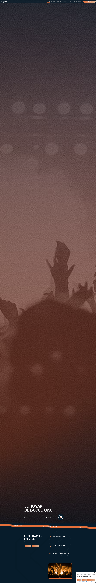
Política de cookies (80, 581)
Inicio (49, 1)
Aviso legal (92, 581)
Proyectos (75, 1)
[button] (94, 572)
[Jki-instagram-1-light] (69, 519)
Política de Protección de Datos (86, 581)
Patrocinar (65, 1)
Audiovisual (70, 1)
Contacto (80, 1)
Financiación (53, 1)
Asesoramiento (59, 1)
